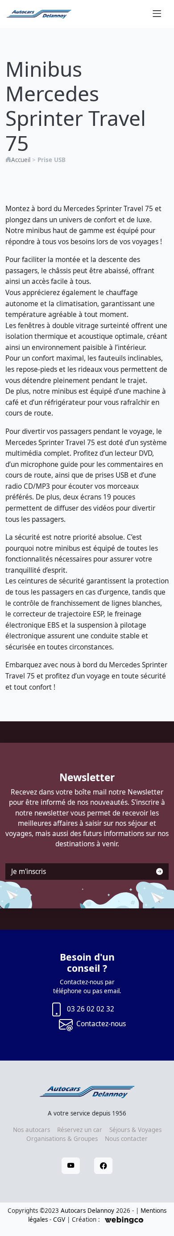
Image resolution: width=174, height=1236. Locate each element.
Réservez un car (79, 1130)
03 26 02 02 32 (90, 1009)
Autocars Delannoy (87, 1211)
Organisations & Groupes (62, 1139)
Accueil (20, 160)
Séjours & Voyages (135, 1130)
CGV (59, 1219)
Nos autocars (31, 1130)
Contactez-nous (101, 1023)
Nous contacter (126, 1139)
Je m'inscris (28, 871)
